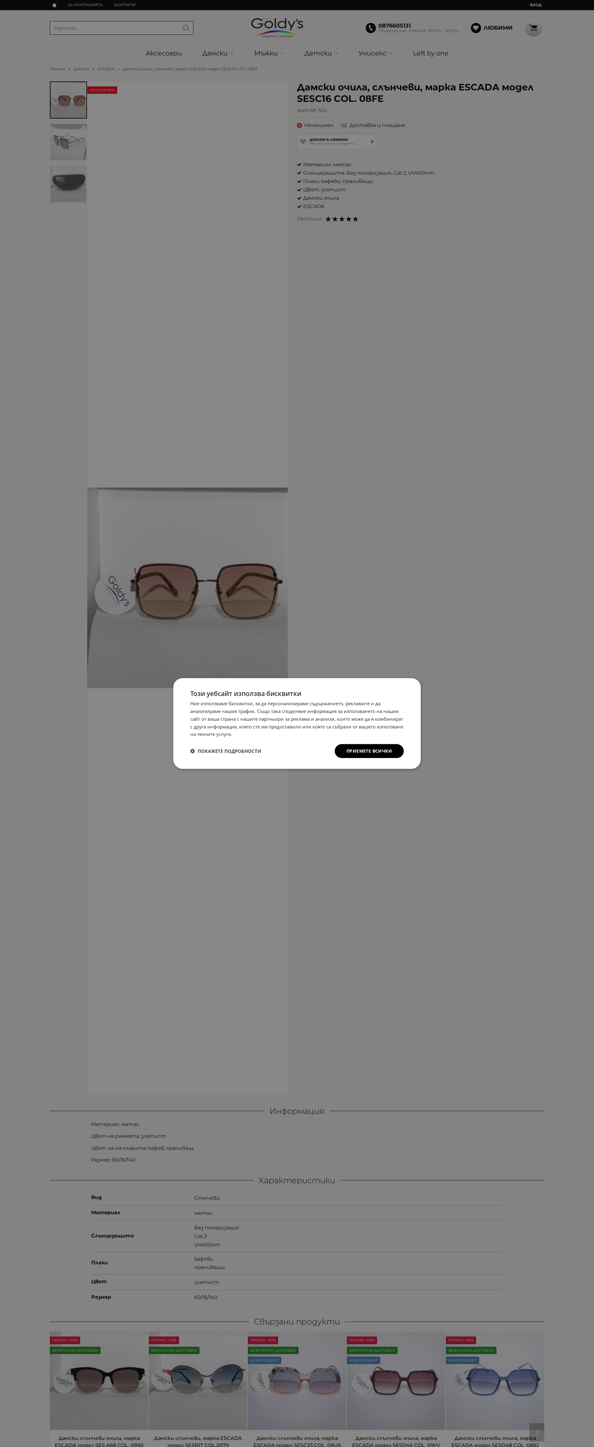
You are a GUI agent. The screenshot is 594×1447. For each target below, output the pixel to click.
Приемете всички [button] (369, 751)
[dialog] (297, 723)
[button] (225, 751)
